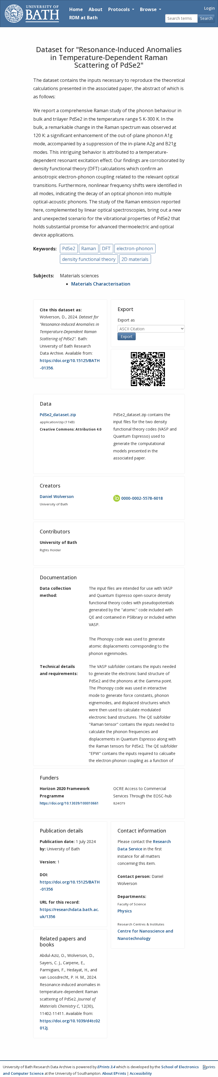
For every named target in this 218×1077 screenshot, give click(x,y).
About (95, 9)
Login (209, 8)
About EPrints (114, 1073)
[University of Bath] (32, 13)
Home (76, 9)
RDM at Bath (83, 17)
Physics (125, 911)
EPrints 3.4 (106, 1066)
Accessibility (141, 1073)
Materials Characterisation (100, 284)
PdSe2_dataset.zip (58, 414)
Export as (126, 320)
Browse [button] (149, 9)
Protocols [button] (119, 9)
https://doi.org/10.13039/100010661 (69, 803)
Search (206, 18)
